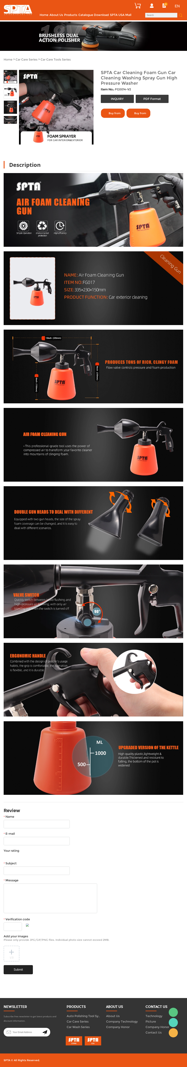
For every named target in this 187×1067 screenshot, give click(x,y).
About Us (56, 15)
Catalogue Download (93, 15)
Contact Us (154, 1032)
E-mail (9, 833)
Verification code (17, 919)
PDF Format (152, 99)
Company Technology (122, 1021)
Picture (151, 1021)
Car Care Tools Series (56, 59)
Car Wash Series (78, 1027)
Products (70, 15)
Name (9, 816)
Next (13, 127)
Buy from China (115, 115)
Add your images (56, 938)
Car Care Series (26, 59)
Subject (10, 863)
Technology (154, 1016)
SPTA (173, 1022)
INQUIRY (117, 99)
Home (44, 15)
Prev (7, 127)
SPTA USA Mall (120, 15)
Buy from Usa (140, 115)
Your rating (11, 850)
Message (11, 880)
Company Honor (118, 1027)
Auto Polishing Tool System (86, 1016)
